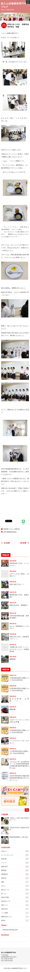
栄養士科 (17, 529)
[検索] (27, 810)
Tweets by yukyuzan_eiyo (10, 929)
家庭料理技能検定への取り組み (15, 837)
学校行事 (5, 529)
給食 (4, 532)
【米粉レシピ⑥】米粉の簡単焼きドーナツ (15, 819)
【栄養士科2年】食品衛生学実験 (15, 828)
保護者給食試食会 (11, 532)
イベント (11, 529)
